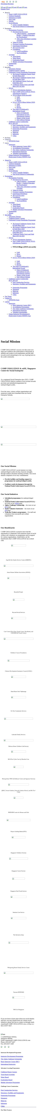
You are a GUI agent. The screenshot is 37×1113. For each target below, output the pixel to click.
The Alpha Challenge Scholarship (11, 1059)
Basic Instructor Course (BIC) (10, 1061)
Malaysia (3, 1101)
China (3, 1106)
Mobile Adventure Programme (10, 1082)
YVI (6, 510)
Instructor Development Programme (12, 1056)
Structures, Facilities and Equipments (12, 1093)
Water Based (5, 1077)
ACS (6, 507)
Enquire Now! (5, 9)
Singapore (4, 1098)
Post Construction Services (9, 1090)
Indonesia (4, 1103)
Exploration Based (6, 1080)
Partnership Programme (8, 1095)
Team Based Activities (8, 1074)
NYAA (17, 503)
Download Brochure (7, 4)
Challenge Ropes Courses (9, 1072)
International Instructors (8, 1064)
